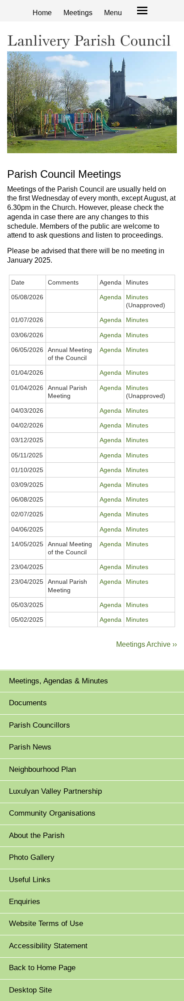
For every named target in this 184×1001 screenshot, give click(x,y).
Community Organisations (52, 813)
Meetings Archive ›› (146, 644)
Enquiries (24, 901)
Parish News (30, 747)
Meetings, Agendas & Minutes (58, 681)
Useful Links (29, 879)
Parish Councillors (39, 725)
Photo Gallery (31, 857)
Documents (28, 703)
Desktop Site (30, 990)
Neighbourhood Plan (42, 769)
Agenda (110, 297)
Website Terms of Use (46, 923)
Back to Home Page (42, 967)
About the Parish (36, 835)
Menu (113, 13)
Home (42, 13)
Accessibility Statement (48, 946)
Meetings (77, 13)
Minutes (137, 297)
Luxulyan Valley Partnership (55, 791)
